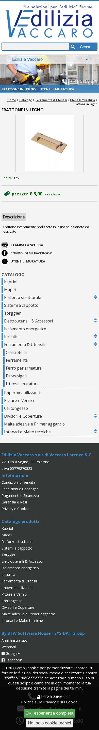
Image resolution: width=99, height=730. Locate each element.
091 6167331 (84, 81)
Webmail (9, 646)
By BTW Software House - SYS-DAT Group (43, 633)
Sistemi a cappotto (21, 305)
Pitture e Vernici (19, 400)
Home (11, 100)
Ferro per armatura (24, 368)
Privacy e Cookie (15, 508)
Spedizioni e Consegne (20, 488)
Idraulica (12, 336)
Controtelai (16, 352)
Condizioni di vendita (18, 482)
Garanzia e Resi (14, 502)
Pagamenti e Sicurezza (20, 495)
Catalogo (25, 100)
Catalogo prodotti (20, 521)
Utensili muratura (82, 100)
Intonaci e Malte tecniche (27, 432)
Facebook (13, 660)
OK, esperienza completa (49, 713)
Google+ (12, 653)
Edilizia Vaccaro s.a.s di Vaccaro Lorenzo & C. (47, 455)
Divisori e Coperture (23, 416)
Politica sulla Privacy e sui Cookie (49, 701)
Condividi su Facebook (31, 253)
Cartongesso (16, 408)
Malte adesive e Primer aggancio (34, 424)
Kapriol (10, 282)
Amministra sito (14, 640)
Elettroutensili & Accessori (28, 321)
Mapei (10, 289)
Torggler (12, 313)
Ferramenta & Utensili (51, 100)
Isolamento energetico (25, 329)
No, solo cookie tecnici (49, 722)
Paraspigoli (16, 376)
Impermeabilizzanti (22, 392)
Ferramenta (17, 360)
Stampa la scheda (26, 245)
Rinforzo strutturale (22, 297)
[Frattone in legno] (49, 143)
